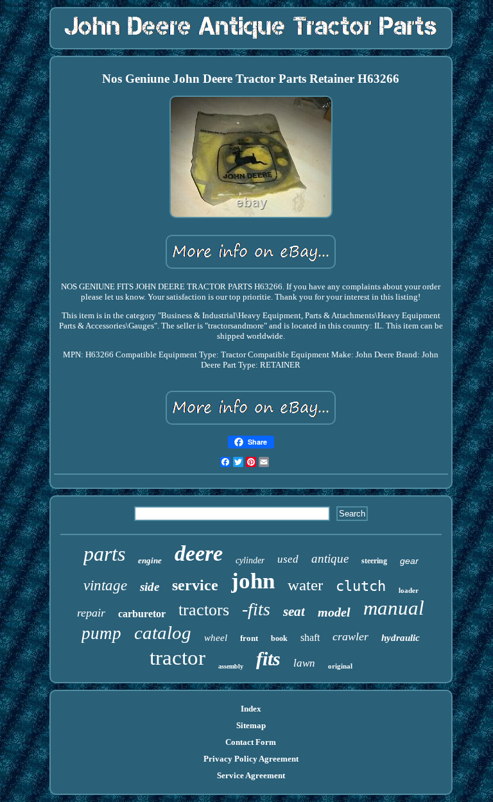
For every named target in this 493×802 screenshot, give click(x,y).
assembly (230, 666)
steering (374, 560)
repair (91, 612)
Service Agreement (251, 775)
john (253, 580)
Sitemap (251, 725)
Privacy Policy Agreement (250, 759)
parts (104, 553)
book (279, 638)
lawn (304, 663)
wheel (215, 638)
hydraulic (400, 638)
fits (268, 658)
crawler (350, 636)
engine (150, 560)
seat (294, 611)
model (334, 612)
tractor (177, 657)
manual (393, 608)
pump (101, 633)
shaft (310, 637)
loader (409, 590)
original (340, 666)
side (149, 586)
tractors (203, 610)
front (249, 638)
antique (330, 558)
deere (199, 553)
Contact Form (250, 742)
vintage (105, 585)
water (305, 584)
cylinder (250, 560)
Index (251, 708)
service (195, 585)
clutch (361, 586)
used (287, 559)
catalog (162, 632)
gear (409, 561)
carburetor (142, 613)
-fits (256, 609)
